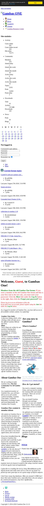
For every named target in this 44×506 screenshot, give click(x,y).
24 (6, 138)
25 (9, 138)
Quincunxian (28, 454)
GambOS (25, 416)
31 (6, 140)
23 (3, 138)
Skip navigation (6, 8)
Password (4, 153)
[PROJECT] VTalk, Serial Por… (11, 236)
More (6, 166)
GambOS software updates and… (12, 175)
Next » (14, 481)
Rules (6, 491)
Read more (12, 4)
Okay (35, 3)
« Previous (4, 481)
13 (15, 134)
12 (12, 134)
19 (12, 136)
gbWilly (15, 338)
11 (9, 134)
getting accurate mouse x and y (11, 224)
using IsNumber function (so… (11, 260)
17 (6, 136)
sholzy (4, 451)
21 (18, 136)
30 (3, 140)
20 (15, 136)
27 (15, 138)
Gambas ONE (9, 499)
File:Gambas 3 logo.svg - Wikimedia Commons (32, 380)
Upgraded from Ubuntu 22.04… (11, 199)
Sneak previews (6, 187)
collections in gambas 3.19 (9, 211)
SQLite (24, 445)
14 (18, 134)
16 (3, 136)
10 (6, 134)
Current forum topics (13, 171)
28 (18, 138)
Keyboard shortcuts (11, 501)
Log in (7, 495)
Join (6, 164)
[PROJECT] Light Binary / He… (11, 248)
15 (21, 134)
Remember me (5, 157)
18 (9, 136)
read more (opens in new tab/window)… (32, 358)
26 (12, 138)
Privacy (7, 493)
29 (21, 138)
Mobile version (10, 497)
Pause (10, 481)
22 (21, 136)
